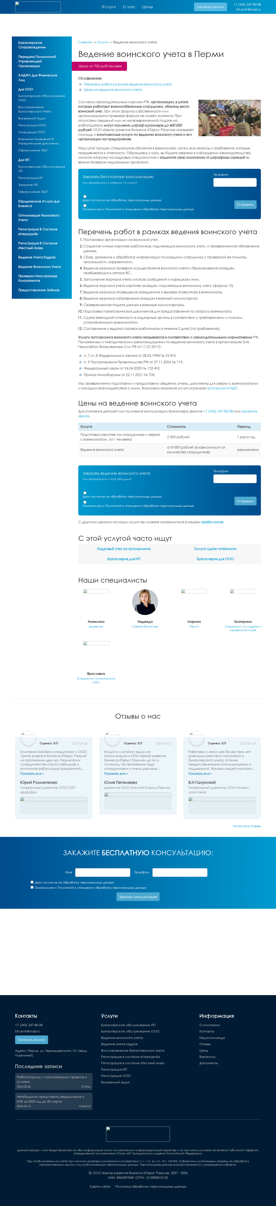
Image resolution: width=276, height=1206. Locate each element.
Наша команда (212, 1038)
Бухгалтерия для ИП (123, 559)
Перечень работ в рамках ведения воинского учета (128, 84)
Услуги (109, 6)
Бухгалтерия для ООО (215, 559)
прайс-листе (212, 522)
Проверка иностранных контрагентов (37, 278)
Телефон (220, 174)
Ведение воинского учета (39, 267)
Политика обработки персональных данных (150, 1186)
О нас (129, 6)
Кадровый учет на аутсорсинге (124, 549)
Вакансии (207, 1057)
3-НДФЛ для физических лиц (37, 77)
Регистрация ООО (32, 125)
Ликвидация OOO (31, 132)
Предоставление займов (38, 290)
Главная (85, 42)
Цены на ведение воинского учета (113, 89)
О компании (209, 1025)
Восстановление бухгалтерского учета (132, 1050)
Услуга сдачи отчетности (215, 549)
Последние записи (38, 1066)
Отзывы (205, 1044)
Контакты (206, 1031)
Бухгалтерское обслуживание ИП (128, 1025)
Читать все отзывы (247, 826)
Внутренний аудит (31, 118)
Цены (147, 6)
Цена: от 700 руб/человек (100, 66)
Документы (208, 1063)
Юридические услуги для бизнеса (39, 203)
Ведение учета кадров (36, 257)
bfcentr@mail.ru (248, 9)
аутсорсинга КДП (222, 388)
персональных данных (145, 200)
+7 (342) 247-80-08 (247, 4)
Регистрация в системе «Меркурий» (38, 231)
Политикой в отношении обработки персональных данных (149, 209)
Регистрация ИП (30, 178)
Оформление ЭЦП (33, 150)
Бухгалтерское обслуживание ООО (130, 1031)
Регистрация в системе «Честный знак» (38, 245)
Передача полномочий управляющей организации (37, 61)
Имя (68, 872)
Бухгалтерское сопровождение (32, 45)
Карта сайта (100, 1186)
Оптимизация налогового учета (38, 217)
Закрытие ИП (28, 185)
